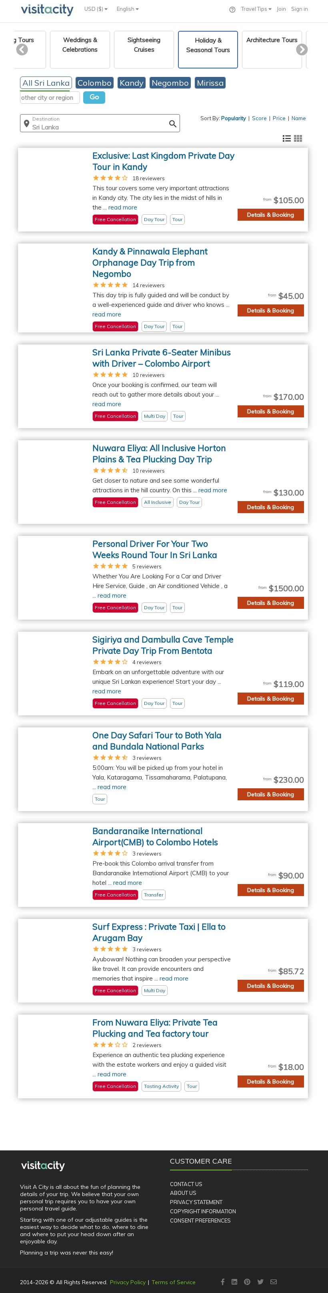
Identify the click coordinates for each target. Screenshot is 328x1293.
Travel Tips (254, 9)
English (126, 9)
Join (281, 9)
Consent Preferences (200, 1220)
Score (259, 118)
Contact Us (186, 1184)
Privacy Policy (128, 1282)
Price (279, 118)
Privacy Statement (196, 1202)
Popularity (233, 118)
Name (299, 118)
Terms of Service (174, 1282)
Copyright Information (203, 1211)
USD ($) (94, 9)
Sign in (299, 9)
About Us (183, 1193)
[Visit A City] (43, 1166)
